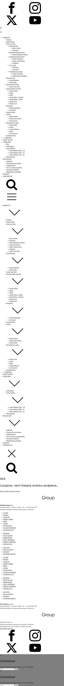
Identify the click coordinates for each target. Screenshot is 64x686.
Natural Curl (13, 101)
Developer (9, 106)
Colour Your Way (17, 74)
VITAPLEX (6, 517)
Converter (15, 69)
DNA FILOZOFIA (8, 549)
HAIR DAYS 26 (7, 176)
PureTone (15, 50)
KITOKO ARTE (7, 526)
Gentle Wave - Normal (16, 97)
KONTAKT (6, 174)
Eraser (11, 93)
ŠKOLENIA (6, 533)
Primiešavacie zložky (16, 71)
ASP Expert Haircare (6, 628)
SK (1, 27)
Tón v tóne (12, 65)
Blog (7, 144)
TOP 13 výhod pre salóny (14, 167)
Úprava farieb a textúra (13, 88)
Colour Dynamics (17, 59)
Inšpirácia (9, 161)
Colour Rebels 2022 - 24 (17, 150)
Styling (8, 114)
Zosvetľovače (10, 78)
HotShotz (15, 63)
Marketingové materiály (13, 172)
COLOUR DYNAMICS (9, 528)
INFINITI (5, 515)
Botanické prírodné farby (17, 52)
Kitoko (11, 127)
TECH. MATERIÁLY (9, 540)
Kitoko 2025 (13, 125)
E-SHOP (5, 513)
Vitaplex (8, 40)
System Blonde (14, 80)
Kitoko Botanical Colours (20, 54)
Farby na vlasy (11, 44)
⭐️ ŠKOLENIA (7, 138)
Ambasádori (10, 146)
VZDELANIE (7, 142)
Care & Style (13, 121)
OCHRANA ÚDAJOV (9, 554)
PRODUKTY (6, 37)
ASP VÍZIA (6, 547)
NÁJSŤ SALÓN (7, 140)
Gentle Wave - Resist (16, 99)
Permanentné (13, 46)
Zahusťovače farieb (12, 84)
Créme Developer (14, 108)
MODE (5, 521)
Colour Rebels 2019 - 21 (16, 152)
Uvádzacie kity (11, 135)
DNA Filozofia (10, 157)
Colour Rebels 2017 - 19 (16, 155)
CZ (1, 32)
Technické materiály (12, 169)
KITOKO (5, 523)
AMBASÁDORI (7, 538)
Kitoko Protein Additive (19, 76)
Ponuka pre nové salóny (13, 163)
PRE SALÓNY (7, 159)
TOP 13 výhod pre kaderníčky (15, 436)
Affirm (11, 95)
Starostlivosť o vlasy (12, 123)
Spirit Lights (13, 82)
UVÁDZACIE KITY (8, 530)
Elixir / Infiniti (16, 48)
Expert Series (10, 42)
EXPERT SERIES (8, 519)
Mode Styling (13, 116)
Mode (11, 131)
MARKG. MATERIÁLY (9, 542)
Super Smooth (10, 112)
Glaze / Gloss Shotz (18, 61)
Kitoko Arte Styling (15, 118)
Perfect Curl (13, 103)
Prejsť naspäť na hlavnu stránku (10, 491)
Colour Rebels (10, 148)
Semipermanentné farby (17, 57)
